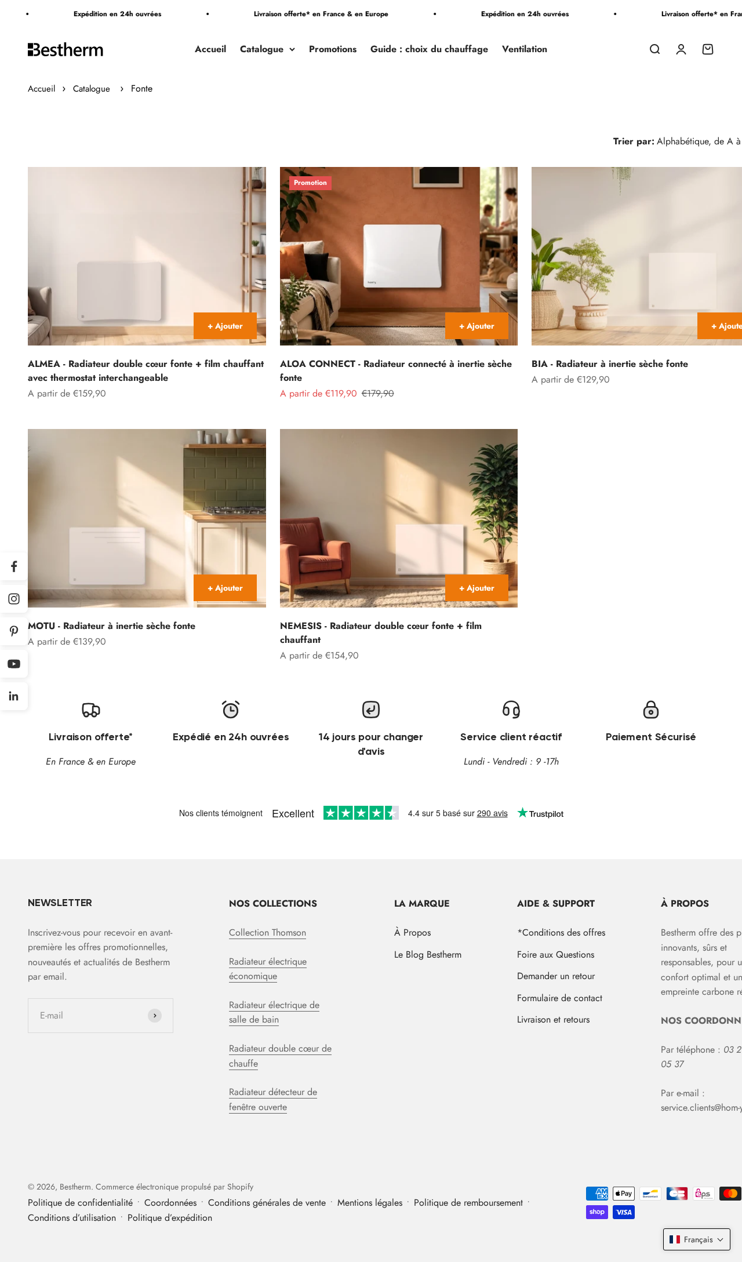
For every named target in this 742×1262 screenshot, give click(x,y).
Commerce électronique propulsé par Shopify (174, 1186)
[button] (697, 1239)
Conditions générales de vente (267, 1202)
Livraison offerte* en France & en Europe (304, 14)
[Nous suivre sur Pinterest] (14, 631)
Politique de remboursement (468, 1202)
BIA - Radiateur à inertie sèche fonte (610, 363)
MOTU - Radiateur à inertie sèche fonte (111, 625)
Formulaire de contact (559, 998)
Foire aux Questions (555, 954)
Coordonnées (170, 1202)
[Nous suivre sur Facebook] (14, 566)
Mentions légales (369, 1202)
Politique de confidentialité (80, 1202)
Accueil (210, 49)
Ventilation (524, 49)
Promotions (333, 49)
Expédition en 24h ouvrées (100, 14)
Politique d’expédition (170, 1217)
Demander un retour (556, 976)
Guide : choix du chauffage (429, 49)
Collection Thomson (267, 932)
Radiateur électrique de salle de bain (274, 1012)
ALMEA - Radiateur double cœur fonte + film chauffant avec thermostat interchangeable (146, 370)
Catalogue (261, 49)
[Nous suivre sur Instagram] (14, 599)
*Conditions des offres (561, 932)
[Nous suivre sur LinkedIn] (14, 696)
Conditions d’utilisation (72, 1217)
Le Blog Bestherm (427, 954)
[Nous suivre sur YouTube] (14, 664)
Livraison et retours (553, 1019)
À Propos (412, 932)
